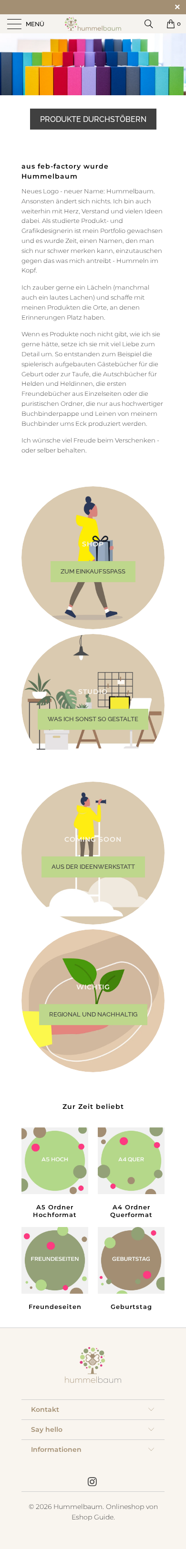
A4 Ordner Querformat (131, 1174)
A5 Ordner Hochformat (54, 1174)
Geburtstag (131, 1270)
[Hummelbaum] (93, 23)
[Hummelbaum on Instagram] (92, 1482)
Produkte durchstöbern (93, 119)
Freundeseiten (54, 1270)
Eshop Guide (93, 1517)
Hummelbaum (78, 1506)
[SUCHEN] (152, 24)
